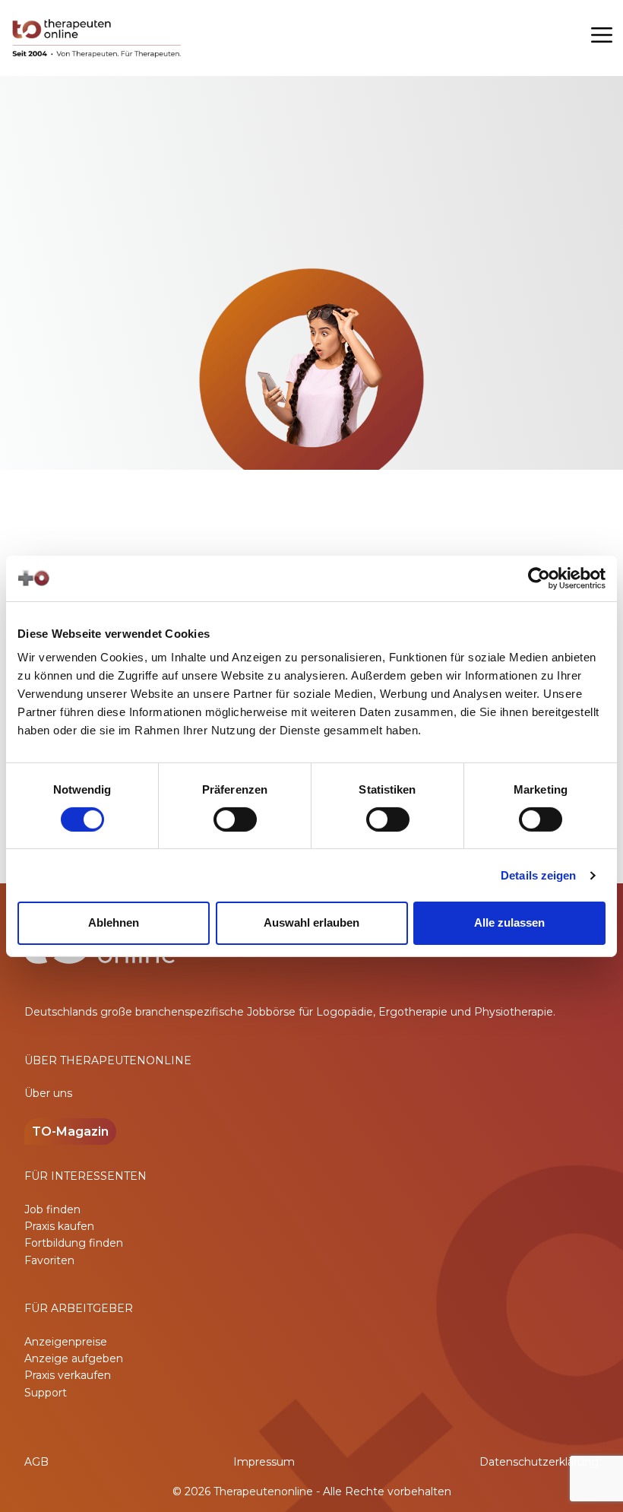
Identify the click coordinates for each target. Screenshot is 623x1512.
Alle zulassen (509, 922)
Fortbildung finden (73, 1243)
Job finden (52, 1209)
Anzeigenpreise (65, 1342)
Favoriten (49, 1260)
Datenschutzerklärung (539, 1462)
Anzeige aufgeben (73, 1358)
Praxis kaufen (59, 1226)
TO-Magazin (70, 1131)
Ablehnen (113, 922)
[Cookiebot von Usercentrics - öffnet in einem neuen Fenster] (539, 577)
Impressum (264, 1462)
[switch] (235, 819)
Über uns (48, 1093)
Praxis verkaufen (67, 1375)
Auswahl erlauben (311, 922)
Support (45, 1392)
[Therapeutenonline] (98, 38)
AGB (36, 1462)
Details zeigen (538, 875)
